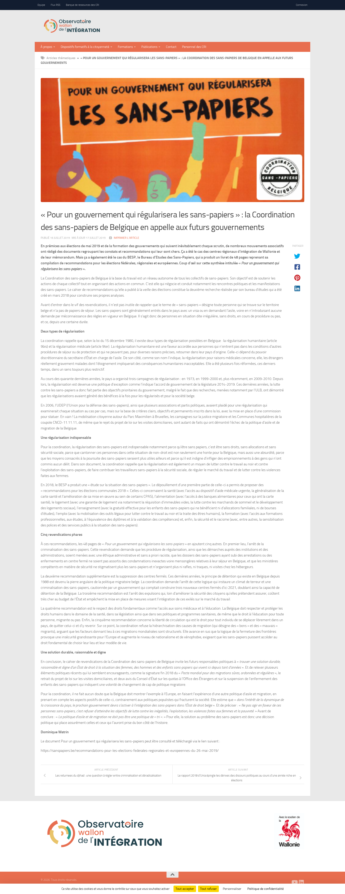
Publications (149, 47)
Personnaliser (232, 889)
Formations (125, 47)
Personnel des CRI (194, 47)
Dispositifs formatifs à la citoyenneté (85, 47)
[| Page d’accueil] (72, 26)
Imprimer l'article (126, 238)
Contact (171, 47)
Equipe (41, 4)
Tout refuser (208, 889)
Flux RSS (55, 4)
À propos (46, 47)
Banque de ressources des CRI (82, 4)
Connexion (301, 4)
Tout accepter (184, 889)
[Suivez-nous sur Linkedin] (301, 882)
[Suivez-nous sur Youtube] (294, 882)
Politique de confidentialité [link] (265, 889)
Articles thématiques (61, 58)
